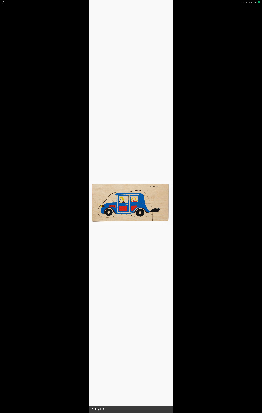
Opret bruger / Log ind (251, 2)
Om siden (243, 2)
